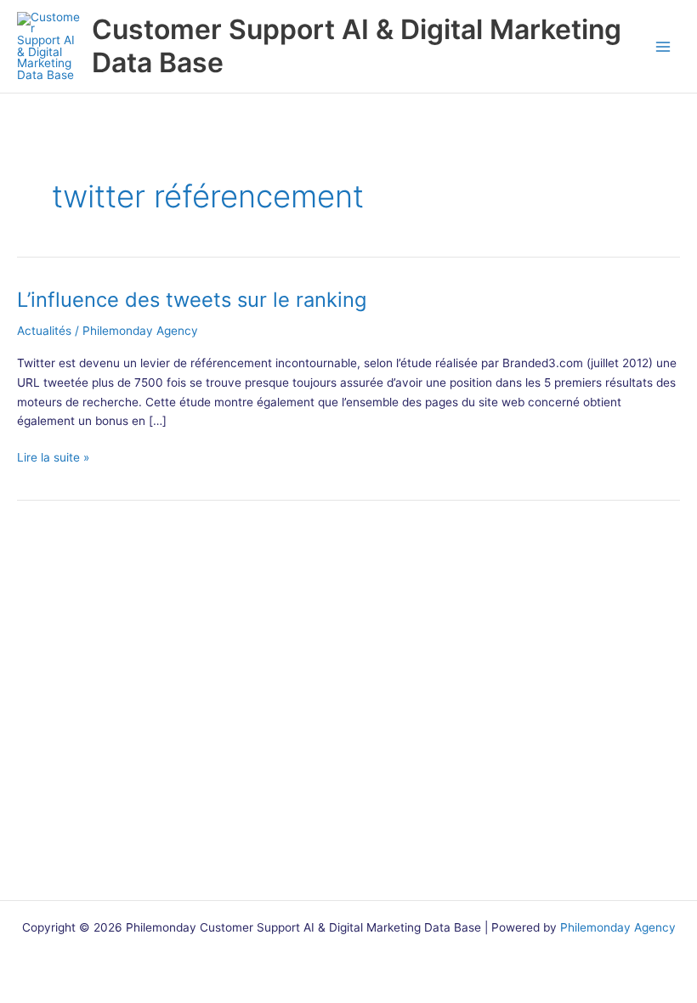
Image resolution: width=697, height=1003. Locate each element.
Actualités (44, 330)
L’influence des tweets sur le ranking (191, 299)
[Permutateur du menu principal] (663, 46)
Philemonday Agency (618, 927)
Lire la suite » (53, 459)
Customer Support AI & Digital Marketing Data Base (356, 45)
